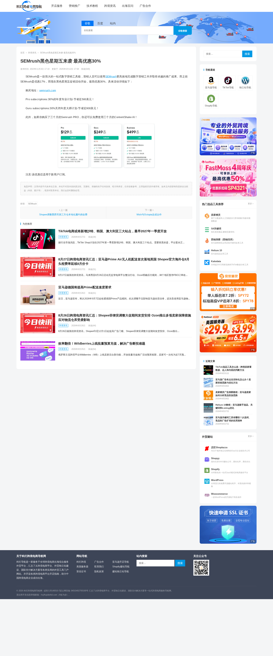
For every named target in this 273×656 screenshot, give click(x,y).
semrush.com (47, 90)
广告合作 (145, 5)
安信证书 (81, 571)
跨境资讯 (110, 5)
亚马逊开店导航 (120, 561)
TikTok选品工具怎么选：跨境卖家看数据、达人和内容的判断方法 (233, 368)
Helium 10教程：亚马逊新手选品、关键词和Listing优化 (234, 406)
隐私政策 (99, 571)
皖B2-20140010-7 (52, 590)
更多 (250, 203)
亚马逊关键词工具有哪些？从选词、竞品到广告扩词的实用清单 (233, 419)
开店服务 (57, 5)
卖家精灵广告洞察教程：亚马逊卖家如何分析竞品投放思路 (233, 394)
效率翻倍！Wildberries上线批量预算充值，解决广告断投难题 (101, 343)
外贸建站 (207, 436)
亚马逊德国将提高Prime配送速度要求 (84, 287)
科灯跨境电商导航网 (33, 590)
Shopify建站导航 (121, 566)
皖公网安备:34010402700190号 (74, 590)
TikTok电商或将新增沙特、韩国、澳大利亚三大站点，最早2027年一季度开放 (112, 231)
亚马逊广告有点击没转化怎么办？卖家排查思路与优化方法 (233, 381)
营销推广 (74, 5)
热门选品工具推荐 (213, 204)
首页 (22, 53)
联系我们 (99, 566)
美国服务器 (82, 566)
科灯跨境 (81, 561)
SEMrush (111, 76)
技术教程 (92, 5)
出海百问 (127, 5)
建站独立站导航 (120, 571)
